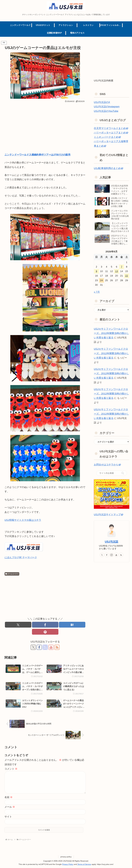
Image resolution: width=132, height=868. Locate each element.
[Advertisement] (45, 123)
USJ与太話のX (102, 102)
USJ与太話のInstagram (106, 106)
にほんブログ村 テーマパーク (21, 557)
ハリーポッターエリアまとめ (110, 132)
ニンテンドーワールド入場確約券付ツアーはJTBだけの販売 (38, 154)
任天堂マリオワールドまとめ (110, 128)
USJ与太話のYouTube (106, 111)
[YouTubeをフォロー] (51, 647)
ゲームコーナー (13, 574)
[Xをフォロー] (33, 647)
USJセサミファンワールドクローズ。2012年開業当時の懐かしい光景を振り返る (111, 333)
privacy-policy (66, 857)
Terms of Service (84, 864)
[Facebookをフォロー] (39, 647)
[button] (122, 473)
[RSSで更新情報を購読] (57, 647)
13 (116, 271)
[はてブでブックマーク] (72, 625)
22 (126, 275)
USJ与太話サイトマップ (107, 514)
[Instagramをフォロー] (45, 647)
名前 (9, 797)
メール (10, 807)
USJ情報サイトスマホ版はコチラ (23, 520)
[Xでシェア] (18, 625)
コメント (11, 768)
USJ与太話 (111, 541)
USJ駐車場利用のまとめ (107, 168)
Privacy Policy (67, 864)
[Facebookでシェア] (45, 625)
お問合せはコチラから (106, 464)
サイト (8, 816)
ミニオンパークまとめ (106, 137)
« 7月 (97, 292)
